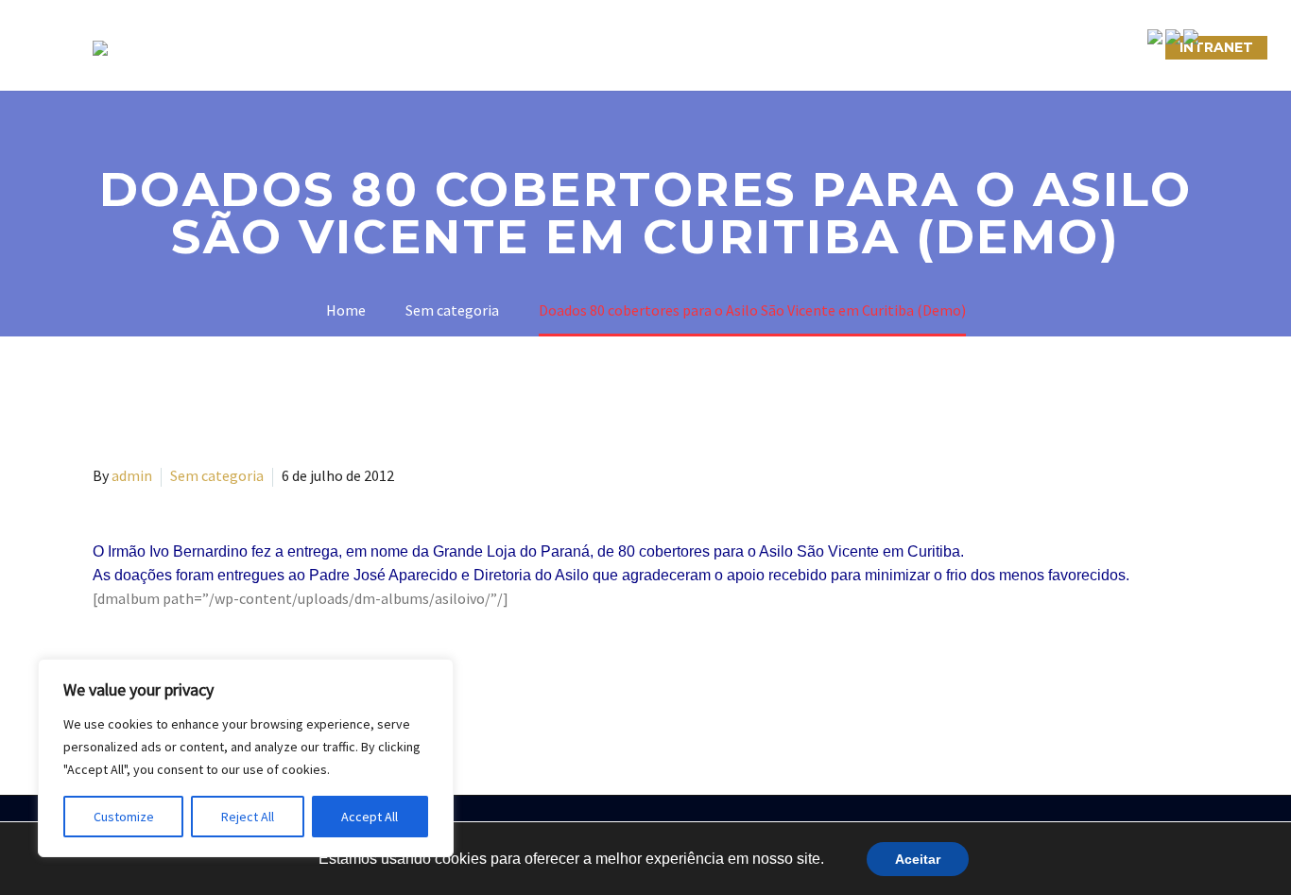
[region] (246, 758)
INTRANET (1216, 47)
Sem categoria (217, 475)
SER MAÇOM (480, 47)
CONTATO (864, 47)
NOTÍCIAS (756, 47)
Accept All (369, 816)
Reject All (247, 816)
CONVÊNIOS (1102, 47)
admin (132, 475)
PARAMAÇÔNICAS (623, 47)
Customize (124, 816)
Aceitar (917, 859)
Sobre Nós (359, 47)
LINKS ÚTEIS (980, 47)
